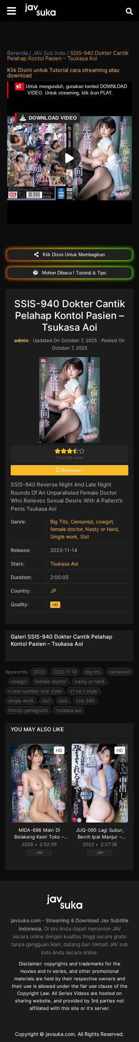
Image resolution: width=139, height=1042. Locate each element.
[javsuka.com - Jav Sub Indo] (44, 11)
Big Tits (59, 522)
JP (53, 591)
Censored (82, 522)
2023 (39, 672)
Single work (63, 536)
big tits (93, 672)
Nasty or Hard (101, 529)
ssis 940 (85, 700)
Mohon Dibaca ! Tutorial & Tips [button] (73, 272)
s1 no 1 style (83, 691)
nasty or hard (89, 681)
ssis (63, 700)
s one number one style (34, 691)
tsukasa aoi (68, 710)
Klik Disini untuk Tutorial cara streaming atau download (63, 73)
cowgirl (104, 522)
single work (21, 700)
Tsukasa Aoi (64, 564)
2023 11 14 (65, 672)
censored (119, 672)
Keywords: (17, 672)
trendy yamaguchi (28, 710)
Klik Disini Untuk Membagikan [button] (73, 254)
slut (46, 700)
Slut (84, 536)
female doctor (66, 529)
